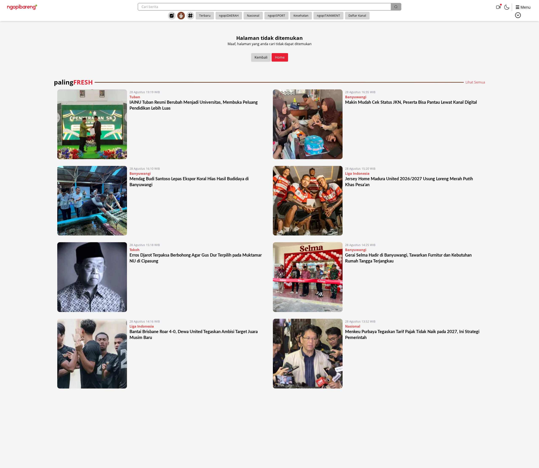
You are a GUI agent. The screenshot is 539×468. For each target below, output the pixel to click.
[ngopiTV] (498, 7)
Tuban (134, 97)
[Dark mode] (506, 7)
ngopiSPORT (276, 15)
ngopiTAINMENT (328, 15)
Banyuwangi (355, 97)
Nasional (253, 15)
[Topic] (190, 15)
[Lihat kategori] (518, 15)
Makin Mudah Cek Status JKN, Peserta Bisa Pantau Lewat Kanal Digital (411, 102)
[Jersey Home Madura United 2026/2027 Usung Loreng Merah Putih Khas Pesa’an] (308, 201)
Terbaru (205, 15)
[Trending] (172, 15)
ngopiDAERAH (229, 15)
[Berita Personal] (181, 15)
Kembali (261, 57)
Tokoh (134, 249)
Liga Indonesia (357, 173)
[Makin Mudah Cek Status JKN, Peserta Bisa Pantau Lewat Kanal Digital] (308, 124)
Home (280, 57)
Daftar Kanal (357, 15)
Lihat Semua (475, 82)
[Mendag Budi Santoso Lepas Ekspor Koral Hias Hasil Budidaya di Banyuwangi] (92, 201)
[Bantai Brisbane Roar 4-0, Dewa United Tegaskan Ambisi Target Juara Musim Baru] (92, 354)
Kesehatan (301, 15)
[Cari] (396, 6)
